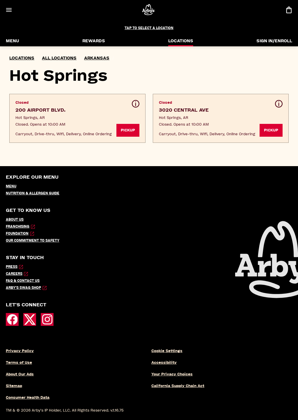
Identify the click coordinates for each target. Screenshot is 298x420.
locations (21, 58)
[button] (77, 118)
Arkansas (96, 58)
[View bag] (288, 10)
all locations (59, 58)
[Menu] (8, 10)
